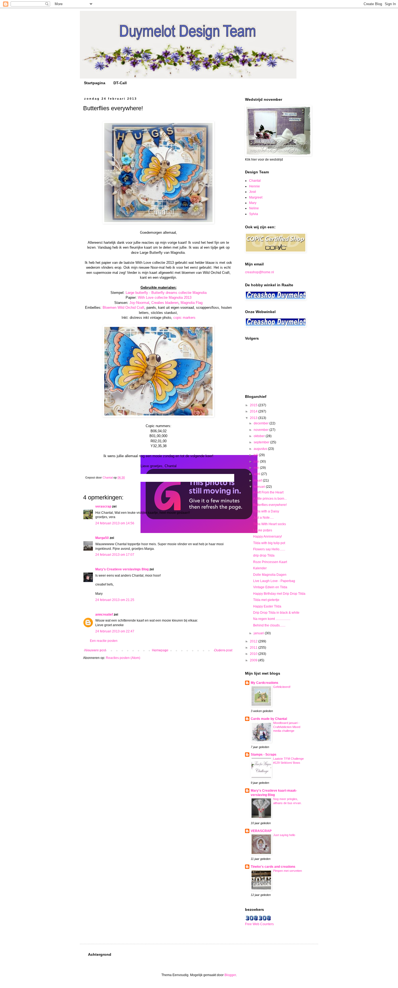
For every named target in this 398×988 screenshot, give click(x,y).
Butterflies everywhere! (270, 505)
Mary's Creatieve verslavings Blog (122, 569)
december (261, 423)
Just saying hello (284, 835)
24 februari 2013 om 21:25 (114, 600)
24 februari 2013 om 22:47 (114, 631)
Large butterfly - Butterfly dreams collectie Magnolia (166, 293)
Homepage (160, 650)
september (262, 442)
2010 (254, 654)
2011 (254, 647)
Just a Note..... (263, 517)
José (252, 192)
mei (257, 468)
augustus (261, 449)
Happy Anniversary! (267, 536)
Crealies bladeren (164, 303)
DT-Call (120, 83)
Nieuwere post (95, 650)
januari (259, 633)
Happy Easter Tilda (267, 606)
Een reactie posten (104, 641)
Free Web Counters (259, 924)
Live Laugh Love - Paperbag (274, 581)
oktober (260, 436)
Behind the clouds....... (269, 625)
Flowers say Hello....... (269, 549)
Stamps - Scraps (263, 754)
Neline (254, 208)
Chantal (255, 181)
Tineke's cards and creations (273, 867)
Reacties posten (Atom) (123, 658)
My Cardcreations (264, 683)
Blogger (230, 975)
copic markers (184, 318)
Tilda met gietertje (266, 600)
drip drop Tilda (264, 555)
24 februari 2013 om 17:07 (114, 555)
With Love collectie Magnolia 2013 (164, 297)
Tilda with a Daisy (266, 511)
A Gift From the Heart (268, 492)
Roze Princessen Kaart (270, 562)
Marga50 (102, 538)
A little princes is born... (270, 498)
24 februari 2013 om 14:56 (114, 523)
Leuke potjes (262, 530)
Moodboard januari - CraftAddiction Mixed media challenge (286, 727)
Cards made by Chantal (269, 719)
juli (256, 455)
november (261, 430)
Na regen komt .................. (271, 619)
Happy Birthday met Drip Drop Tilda (279, 594)
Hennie (254, 186)
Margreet (255, 197)
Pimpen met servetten (287, 870)
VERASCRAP (261, 831)
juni (257, 461)
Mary (252, 203)
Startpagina (94, 83)
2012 (254, 641)
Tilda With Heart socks (269, 524)
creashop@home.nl (259, 272)
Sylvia (253, 214)
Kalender (260, 568)
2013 (254, 418)
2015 (254, 405)
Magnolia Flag (192, 303)
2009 (254, 660)
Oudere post (223, 650)
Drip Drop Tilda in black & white (276, 613)
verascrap (103, 506)
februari (260, 487)
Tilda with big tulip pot (269, 543)
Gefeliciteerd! (282, 686)
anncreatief (104, 614)
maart (258, 480)
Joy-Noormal (139, 303)
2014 (254, 411)
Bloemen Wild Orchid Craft (123, 308)
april (257, 474)
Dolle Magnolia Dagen (269, 575)
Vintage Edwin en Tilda (270, 587)
